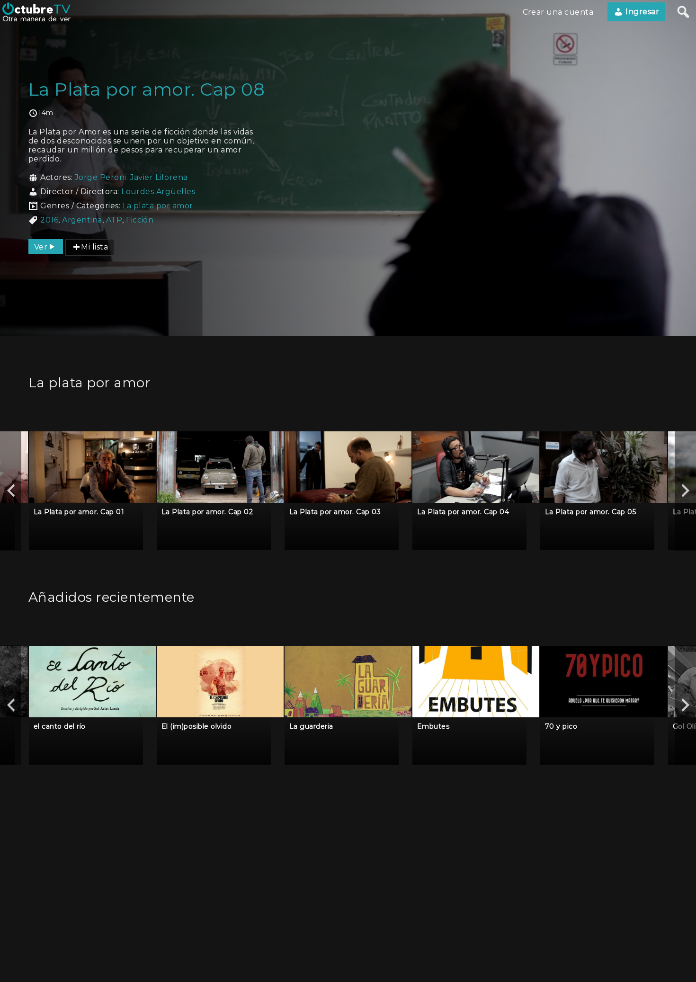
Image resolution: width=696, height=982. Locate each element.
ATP (114, 219)
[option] (92, 490)
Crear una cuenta (558, 12)
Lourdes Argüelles (158, 191)
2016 (49, 219)
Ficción (139, 219)
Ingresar (641, 11)
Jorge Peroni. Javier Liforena (131, 177)
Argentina (82, 219)
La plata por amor (158, 205)
